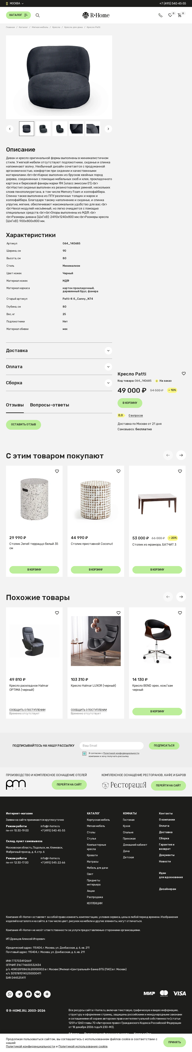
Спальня (128, 832)
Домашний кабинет (135, 844)
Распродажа (95, 897)
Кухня (126, 826)
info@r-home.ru (50, 826)
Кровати (92, 855)
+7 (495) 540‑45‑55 (172, 3)
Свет (90, 874)
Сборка (164, 838)
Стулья (91, 838)
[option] (26, 128)
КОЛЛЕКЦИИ (94, 903)
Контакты (166, 813)
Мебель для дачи (97, 868)
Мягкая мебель (96, 826)
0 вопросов (136, 415)
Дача (126, 851)
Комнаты (130, 813)
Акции (91, 891)
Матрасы (92, 861)
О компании (167, 819)
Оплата (164, 825)
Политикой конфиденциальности (121, 753)
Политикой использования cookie (82, 1046)
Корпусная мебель (98, 819)
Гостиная (128, 819)
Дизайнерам (167, 889)
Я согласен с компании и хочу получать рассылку (114, 755)
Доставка (165, 832)
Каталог (93, 813)
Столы (91, 832)
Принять (174, 1042)
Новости (165, 861)
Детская (128, 857)
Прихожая (129, 838)
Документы (167, 855)
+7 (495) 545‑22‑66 (53, 862)
